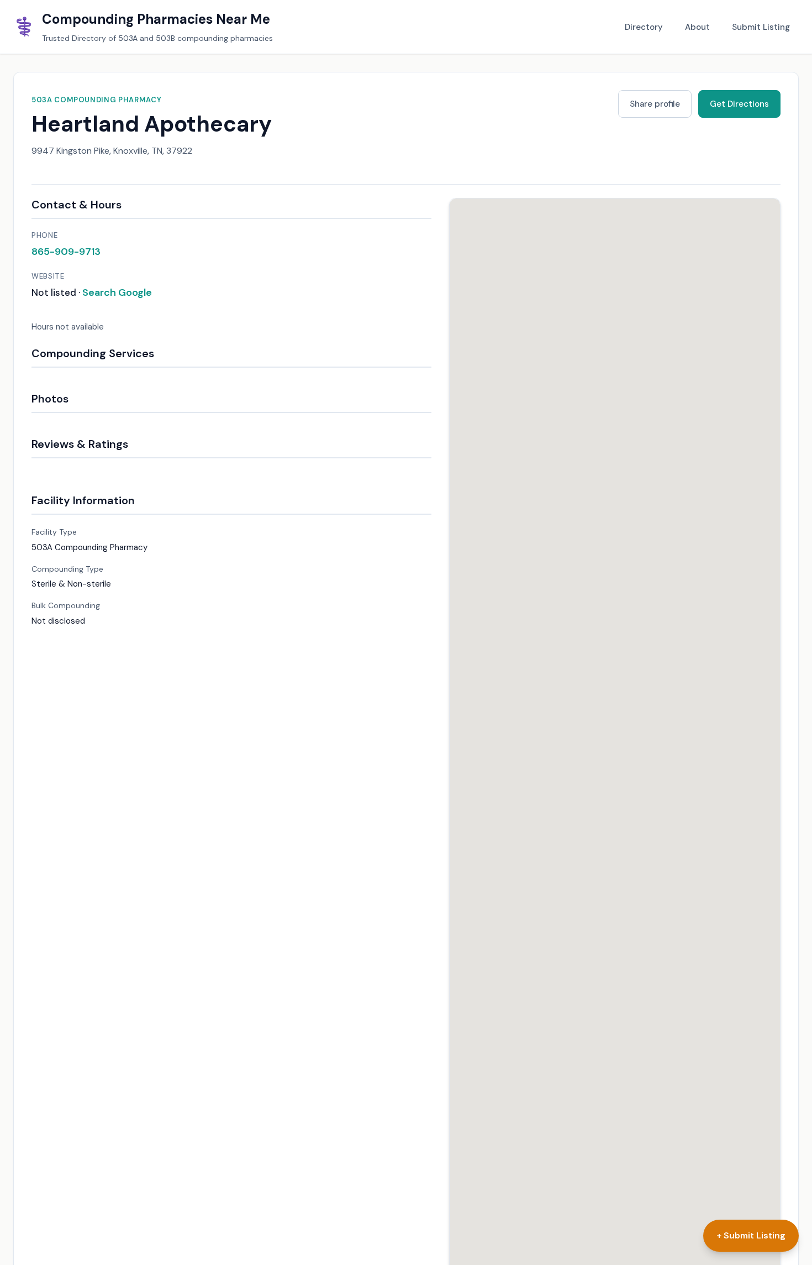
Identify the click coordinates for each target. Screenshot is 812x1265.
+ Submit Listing (750, 1235)
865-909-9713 (66, 251)
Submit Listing (761, 27)
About (697, 27)
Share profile (655, 103)
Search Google (117, 292)
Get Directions (739, 103)
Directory (644, 27)
